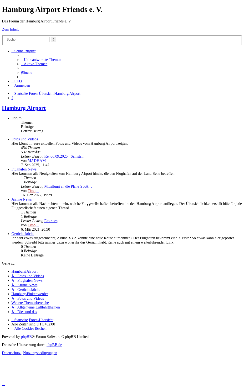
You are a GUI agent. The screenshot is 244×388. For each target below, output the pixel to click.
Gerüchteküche (22, 234)
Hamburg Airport (24, 108)
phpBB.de (54, 345)
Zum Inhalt (10, 29)
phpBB (26, 337)
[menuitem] (41, 60)
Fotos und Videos (24, 139)
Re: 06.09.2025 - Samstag (63, 156)
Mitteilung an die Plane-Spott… (68, 186)
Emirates (50, 221)
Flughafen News (23, 169)
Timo (32, 191)
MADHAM (37, 161)
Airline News (21, 199)
